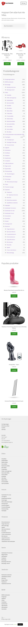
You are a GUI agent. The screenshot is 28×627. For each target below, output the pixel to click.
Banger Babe (5, 580)
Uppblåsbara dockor (6, 576)
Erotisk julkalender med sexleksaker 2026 (14, 134)
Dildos (6, 92)
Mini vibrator (10, 242)
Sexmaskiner (8, 216)
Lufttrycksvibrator (9, 163)
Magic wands (8, 166)
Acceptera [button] (20, 624)
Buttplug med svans (6, 561)
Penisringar (7, 179)
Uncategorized (8, 223)
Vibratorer (7, 226)
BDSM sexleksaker (9, 82)
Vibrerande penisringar (12, 181)
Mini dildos (9, 108)
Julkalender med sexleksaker (8, 541)
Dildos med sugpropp (6, 471)
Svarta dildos (10, 129)
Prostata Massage (6, 507)
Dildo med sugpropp (11, 97)
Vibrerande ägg (10, 252)
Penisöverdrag (8, 171)
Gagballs (7, 147)
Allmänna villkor (5, 426)
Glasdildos (4, 458)
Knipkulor (7, 155)
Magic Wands (5, 554)
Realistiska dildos (11, 121)
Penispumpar (8, 176)
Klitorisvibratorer (11, 237)
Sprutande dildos (11, 124)
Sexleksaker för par (9, 213)
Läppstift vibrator (11, 239)
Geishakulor (8, 150)
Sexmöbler (7, 218)
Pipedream (9, 192)
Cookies (3, 427)
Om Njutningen (5, 424)
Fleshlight (4, 510)
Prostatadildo (10, 116)
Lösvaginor (7, 160)
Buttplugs (4, 559)
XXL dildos (9, 132)
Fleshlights (7, 137)
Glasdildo (9, 105)
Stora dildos (9, 126)
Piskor (6, 184)
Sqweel (8, 247)
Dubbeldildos (10, 100)
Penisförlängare (10, 174)
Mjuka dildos (10, 110)
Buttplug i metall (6, 563)
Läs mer (7, 63)
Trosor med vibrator (11, 250)
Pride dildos (9, 113)
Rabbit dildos (10, 118)
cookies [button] (15, 624)
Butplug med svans (11, 87)
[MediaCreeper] (14, 617)
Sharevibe (9, 244)
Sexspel (7, 221)
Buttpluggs (7, 84)
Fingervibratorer (11, 229)
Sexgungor (7, 205)
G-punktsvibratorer (11, 234)
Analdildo (9, 95)
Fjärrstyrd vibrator (11, 231)
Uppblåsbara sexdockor (12, 202)
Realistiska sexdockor (12, 200)
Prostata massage (9, 187)
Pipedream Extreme (13, 195)
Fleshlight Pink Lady (11, 142)
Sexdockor (7, 189)
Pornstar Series (10, 145)
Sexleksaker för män (9, 210)
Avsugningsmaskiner (10, 79)
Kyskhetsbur (8, 158)
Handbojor (7, 153)
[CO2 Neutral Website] (14, 446)
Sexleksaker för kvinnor (10, 208)
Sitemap (4, 429)
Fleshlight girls (10, 139)
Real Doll (9, 197)
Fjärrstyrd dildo (10, 103)
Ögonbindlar (8, 168)
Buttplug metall (10, 89)
